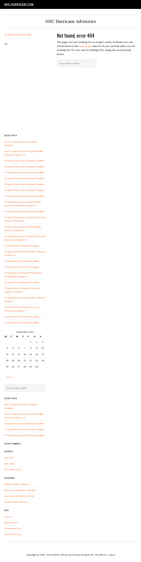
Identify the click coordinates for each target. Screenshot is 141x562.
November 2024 (12, 469)
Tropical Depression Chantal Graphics (24, 160)
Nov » (10, 377)
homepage (85, 46)
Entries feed (10, 522)
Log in (7, 516)
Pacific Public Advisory (16, 502)
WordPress (101, 554)
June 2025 (9, 463)
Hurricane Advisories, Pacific (19, 496)
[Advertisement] (25, 87)
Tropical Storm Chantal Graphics (21, 245)
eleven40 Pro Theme (57, 554)
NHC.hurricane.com (19, 4)
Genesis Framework (82, 554)
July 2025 (9, 457)
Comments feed (12, 528)
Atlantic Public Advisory (16, 484)
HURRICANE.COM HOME (17, 34)
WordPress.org (12, 534)
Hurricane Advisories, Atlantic (20, 490)
